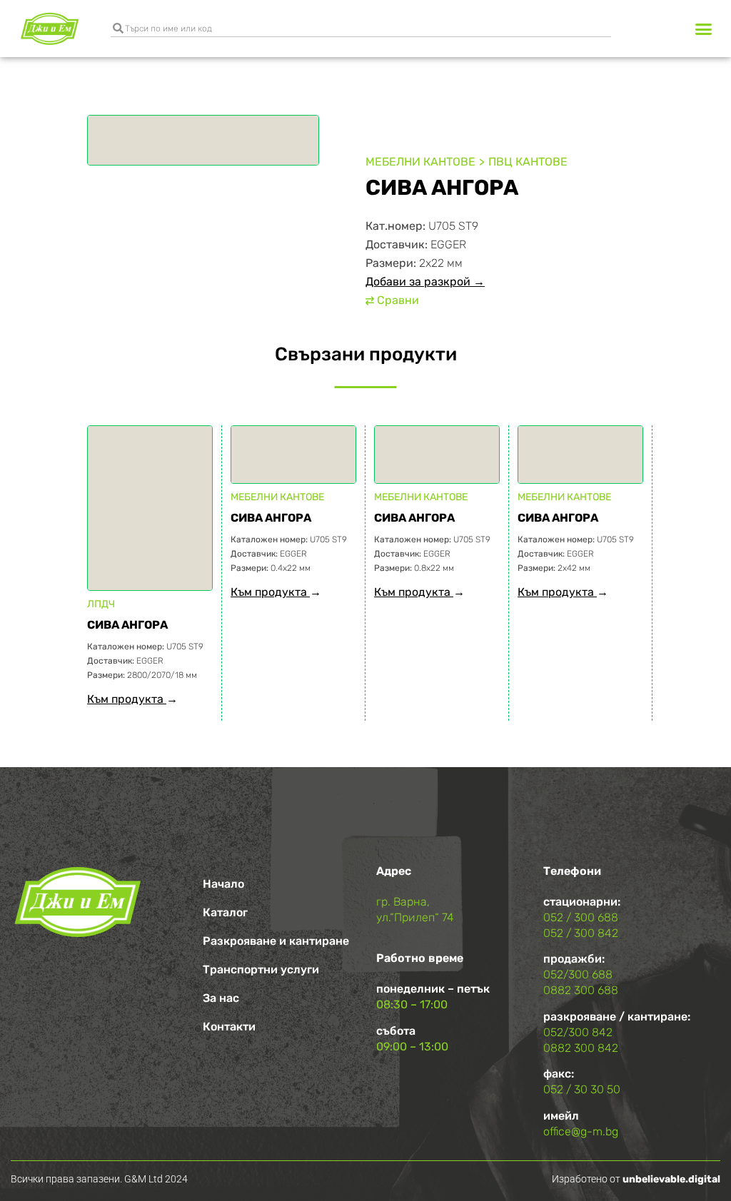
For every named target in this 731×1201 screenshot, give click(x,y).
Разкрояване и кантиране (276, 941)
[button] (703, 28)
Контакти (229, 1026)
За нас (221, 998)
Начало (223, 884)
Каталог (225, 912)
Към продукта (126, 699)
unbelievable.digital (671, 1179)
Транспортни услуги (261, 969)
